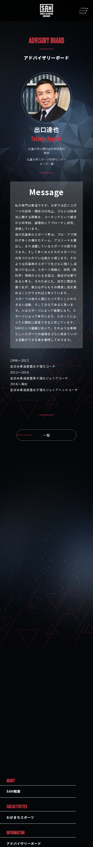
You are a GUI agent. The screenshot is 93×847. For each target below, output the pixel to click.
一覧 (46, 435)
